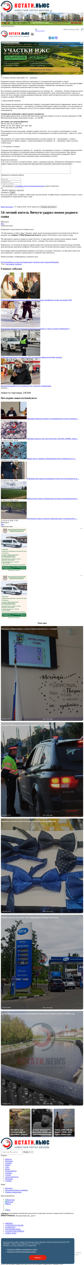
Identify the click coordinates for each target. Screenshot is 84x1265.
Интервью (9, 1161)
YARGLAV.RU (10, 1233)
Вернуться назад (7, 207)
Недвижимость (11, 1171)
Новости (8, 1159)
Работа (7, 1165)
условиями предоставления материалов (30, 186)
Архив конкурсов (11, 1177)
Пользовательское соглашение (16, 1190)
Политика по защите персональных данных (52, 1237)
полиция (18, 264)
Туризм (8, 1175)
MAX (9, 1204)
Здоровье (8, 1173)
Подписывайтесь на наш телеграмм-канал (16, 262)
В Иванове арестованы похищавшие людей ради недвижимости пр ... (53, 479)
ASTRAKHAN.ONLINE (14, 1225)
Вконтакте (11, 1200)
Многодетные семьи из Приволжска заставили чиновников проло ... (52, 498)
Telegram (10, 1202)
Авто (7, 1167)
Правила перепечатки (13, 1192)
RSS (8, 1210)
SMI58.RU (9, 1223)
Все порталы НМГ (8, 1220)
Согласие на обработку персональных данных (18, 1237)
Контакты (9, 1188)
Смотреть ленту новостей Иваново (46, 262)
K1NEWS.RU (10, 1227)
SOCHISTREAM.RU (13, 1229)
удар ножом (9, 264)
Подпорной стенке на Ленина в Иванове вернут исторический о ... (52, 518)
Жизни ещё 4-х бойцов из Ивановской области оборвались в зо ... (51, 459)
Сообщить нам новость (48, 207)
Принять (38, 1258)
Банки (7, 1169)
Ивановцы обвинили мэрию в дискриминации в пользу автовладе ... (53, 419)
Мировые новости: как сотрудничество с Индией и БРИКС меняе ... (52, 439)
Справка (8, 1163)
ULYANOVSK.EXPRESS (14, 1231)
